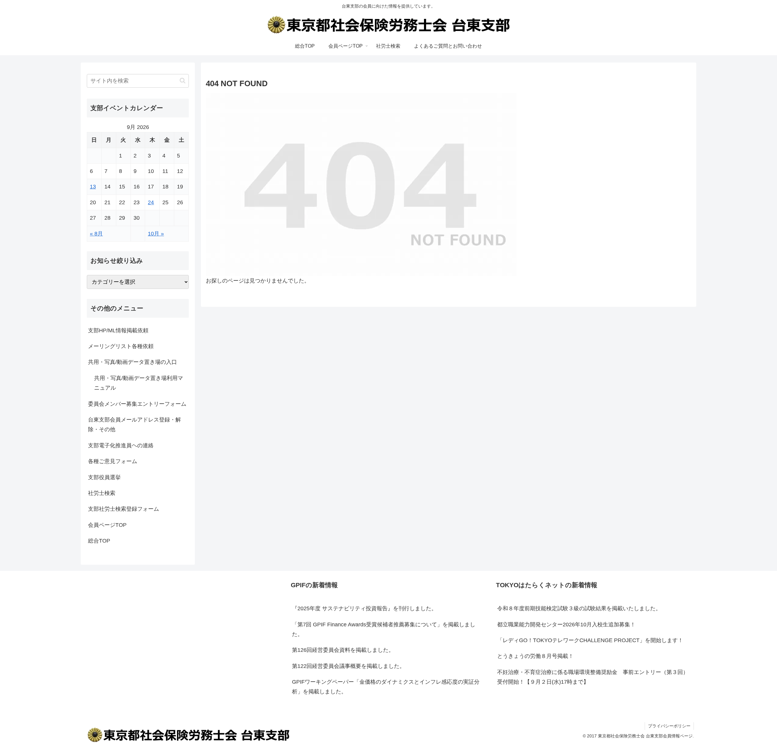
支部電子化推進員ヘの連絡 (121, 445)
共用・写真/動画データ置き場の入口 (132, 362)
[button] (182, 80)
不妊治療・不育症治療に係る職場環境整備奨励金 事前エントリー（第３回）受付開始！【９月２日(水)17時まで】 (592, 677)
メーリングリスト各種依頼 (121, 346)
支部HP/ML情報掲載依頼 (118, 330)
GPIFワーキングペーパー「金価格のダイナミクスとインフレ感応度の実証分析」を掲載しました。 (386, 687)
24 (151, 202)
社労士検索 (101, 493)
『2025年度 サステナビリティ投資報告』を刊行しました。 (364, 608)
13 (93, 187)
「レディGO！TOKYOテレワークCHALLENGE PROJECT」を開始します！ (590, 640)
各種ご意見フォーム (112, 461)
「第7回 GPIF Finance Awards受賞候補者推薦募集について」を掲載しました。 (383, 629)
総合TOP (99, 541)
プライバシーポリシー (669, 725)
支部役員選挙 (104, 477)
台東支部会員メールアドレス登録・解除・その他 (134, 424)
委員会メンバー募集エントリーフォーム (137, 404)
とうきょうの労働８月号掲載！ (535, 656)
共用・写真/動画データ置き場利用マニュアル (138, 383)
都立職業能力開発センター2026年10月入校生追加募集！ (566, 624)
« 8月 (96, 234)
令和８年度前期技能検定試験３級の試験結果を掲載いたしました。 (579, 608)
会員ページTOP (107, 525)
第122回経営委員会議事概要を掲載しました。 (348, 666)
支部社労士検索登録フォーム (123, 509)
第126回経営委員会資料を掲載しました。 (343, 650)
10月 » (156, 234)
